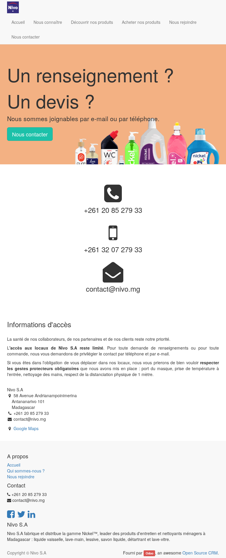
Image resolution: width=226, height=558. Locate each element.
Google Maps (26, 428)
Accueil (13, 465)
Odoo (149, 553)
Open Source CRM (200, 553)
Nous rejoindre (20, 477)
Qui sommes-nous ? (26, 471)
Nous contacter (30, 134)
